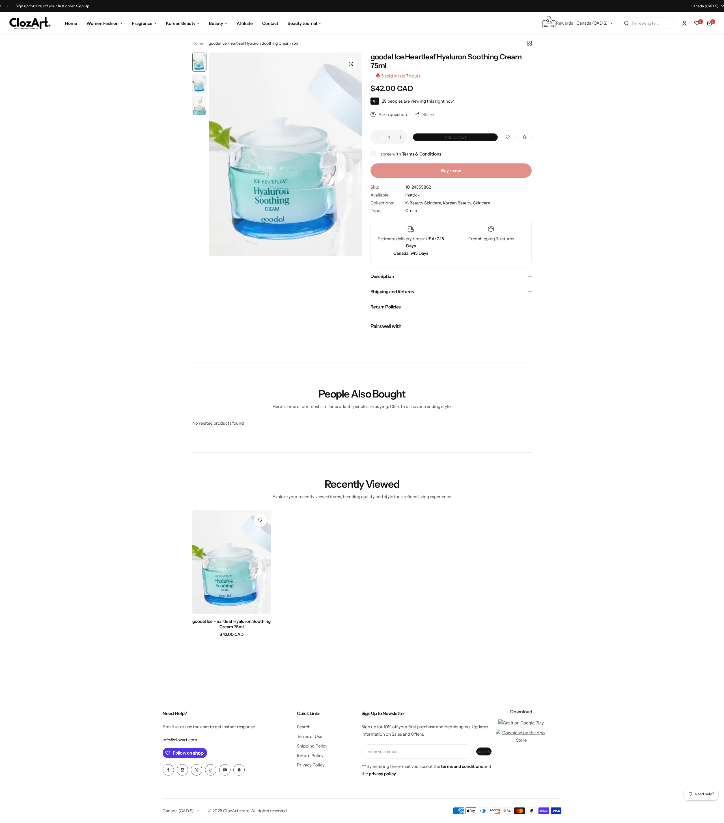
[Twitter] (196, 770)
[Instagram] (182, 770)
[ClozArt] (29, 23)
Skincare (481, 203)
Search (304, 726)
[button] (0, 6)
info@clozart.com (180, 739)
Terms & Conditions (421, 154)
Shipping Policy (312, 746)
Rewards (564, 23)
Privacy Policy (311, 765)
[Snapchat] (239, 770)
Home (197, 43)
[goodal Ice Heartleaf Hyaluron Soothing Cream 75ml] (231, 562)
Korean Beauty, (458, 203)
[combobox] (647, 23)
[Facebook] (168, 770)
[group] (285, 154)
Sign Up (484, 751)
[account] (684, 23)
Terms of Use (309, 736)
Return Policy (310, 755)
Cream (412, 210)
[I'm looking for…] (626, 23)
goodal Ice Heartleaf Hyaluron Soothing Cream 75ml (231, 624)
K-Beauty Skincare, (424, 203)
